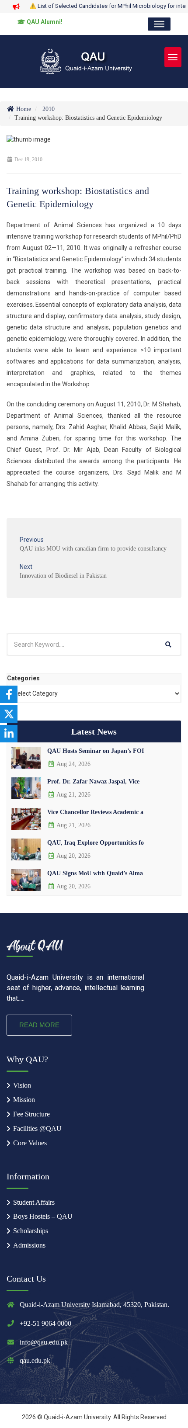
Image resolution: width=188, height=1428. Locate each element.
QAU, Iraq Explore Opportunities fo (95, 842)
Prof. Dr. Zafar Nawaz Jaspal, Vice (93, 781)
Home (22, 109)
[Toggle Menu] (159, 24)
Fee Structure (31, 1114)
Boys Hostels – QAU (43, 1216)
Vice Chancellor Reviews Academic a (95, 812)
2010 (48, 109)
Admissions (29, 1245)
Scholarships (30, 1230)
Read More (39, 1025)
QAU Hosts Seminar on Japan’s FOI (95, 751)
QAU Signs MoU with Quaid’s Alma (95, 873)
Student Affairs (34, 1202)
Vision (22, 1085)
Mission (24, 1099)
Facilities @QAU (37, 1128)
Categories (23, 678)
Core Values (30, 1143)
